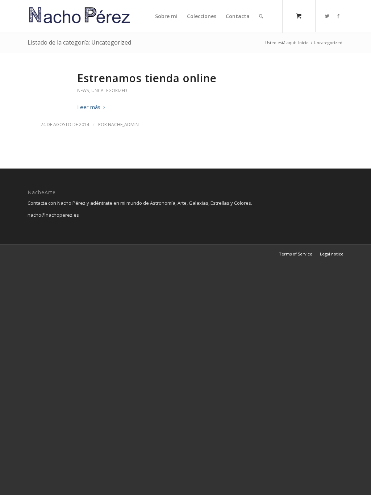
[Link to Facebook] (338, 16)
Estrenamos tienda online (147, 78)
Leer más (88, 107)
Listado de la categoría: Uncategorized (79, 42)
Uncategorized (109, 90)
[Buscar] (261, 16)
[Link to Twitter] (327, 16)
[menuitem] (166, 16)
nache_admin (123, 124)
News (83, 90)
